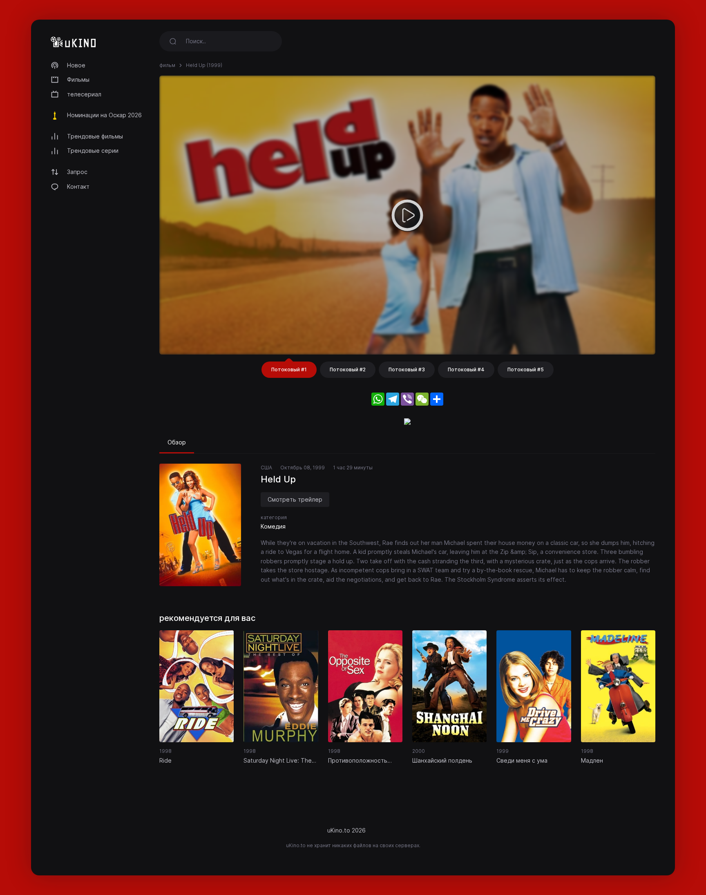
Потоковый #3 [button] (407, 369)
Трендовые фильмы (95, 136)
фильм (167, 65)
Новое (76, 65)
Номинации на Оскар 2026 (104, 115)
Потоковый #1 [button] (289, 369)
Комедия (273, 526)
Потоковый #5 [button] (525, 369)
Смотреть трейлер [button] (295, 499)
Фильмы (78, 79)
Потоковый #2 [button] (348, 369)
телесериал (84, 94)
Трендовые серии (92, 150)
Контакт (78, 186)
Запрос (77, 171)
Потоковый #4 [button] (466, 369)
